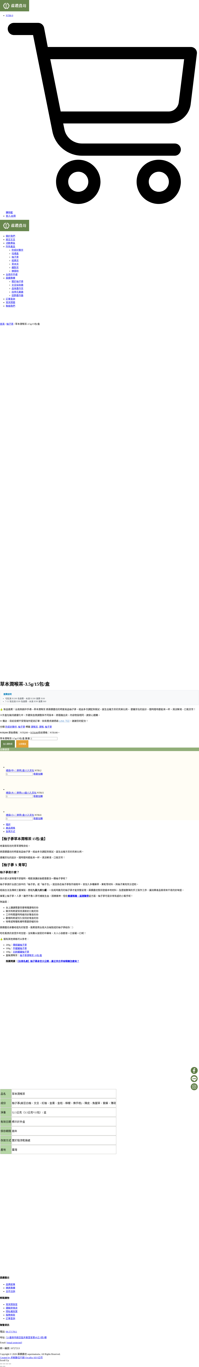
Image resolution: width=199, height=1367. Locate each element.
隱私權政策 (11, 1311)
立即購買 (22, 744)
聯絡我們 (10, 306)
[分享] (7, 1363)
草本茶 (15, 264)
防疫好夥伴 (17, 250)
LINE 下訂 (64, 721)
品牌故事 (10, 1284)
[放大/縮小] (1, 1363)
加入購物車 (8, 744)
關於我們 (10, 236)
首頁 (2, 324)
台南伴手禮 (11, 274)
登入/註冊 (11, 216)
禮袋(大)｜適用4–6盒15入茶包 (21, 793)
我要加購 (38, 774)
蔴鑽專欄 (10, 278)
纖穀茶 (15, 267)
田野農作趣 (17, 295)
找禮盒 (15, 253)
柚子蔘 (15, 257)
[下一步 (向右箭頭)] (4, 1366)
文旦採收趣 (17, 285)
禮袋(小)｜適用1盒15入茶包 (20, 815)
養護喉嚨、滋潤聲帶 (78, 896)
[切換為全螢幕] (4, 1363)
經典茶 (15, 260)
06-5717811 (11, 1331)
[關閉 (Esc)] (10, 1363)
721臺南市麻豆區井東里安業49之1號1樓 (26, 1337)
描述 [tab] (8, 824)
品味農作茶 (17, 288)
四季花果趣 (17, 292)
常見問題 (10, 302)
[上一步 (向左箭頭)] (1, 1366)
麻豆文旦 (10, 239)
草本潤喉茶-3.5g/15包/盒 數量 (15, 738)
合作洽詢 (10, 1291)
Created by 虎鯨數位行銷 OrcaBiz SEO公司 (21, 1357)
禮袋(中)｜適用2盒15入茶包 (20, 770)
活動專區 (10, 243)
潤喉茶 (34, 727)
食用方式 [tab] (10, 831)
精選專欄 (10, 1288)
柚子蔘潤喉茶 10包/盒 (31, 955)
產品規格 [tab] (10, 828)
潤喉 (41, 727)
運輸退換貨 (11, 1308)
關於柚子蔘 (17, 281)
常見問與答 (11, 1304)
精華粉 (15, 271)
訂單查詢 (10, 299)
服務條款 (10, 1315)
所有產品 (10, 246)
